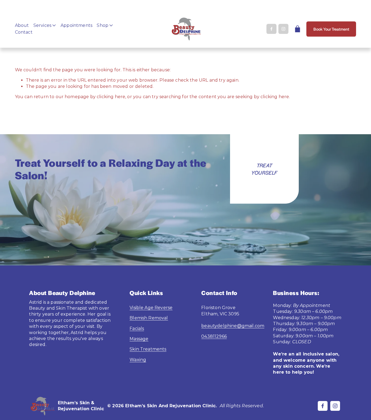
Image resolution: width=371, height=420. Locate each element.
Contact (24, 32)
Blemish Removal (149, 317)
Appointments (76, 25)
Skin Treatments (148, 349)
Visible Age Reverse (151, 307)
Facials (137, 328)
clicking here (111, 96)
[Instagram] (283, 29)
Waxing (138, 359)
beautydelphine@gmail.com (232, 325)
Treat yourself (264, 169)
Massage (139, 338)
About (22, 25)
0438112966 (214, 336)
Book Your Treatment (331, 29)
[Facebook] (271, 29)
